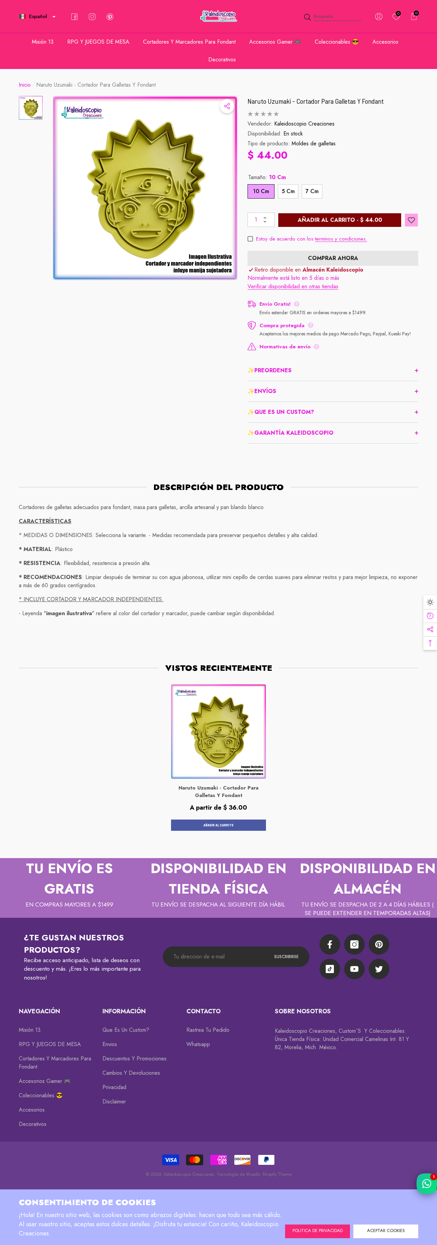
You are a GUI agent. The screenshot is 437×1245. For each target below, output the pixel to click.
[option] (145, 188)
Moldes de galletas (314, 143)
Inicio (25, 85)
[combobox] (337, 16)
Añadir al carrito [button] (218, 825)
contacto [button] (203, 1011)
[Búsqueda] (332, 16)
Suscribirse (286, 956)
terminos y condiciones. (341, 239)
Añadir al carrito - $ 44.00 (340, 220)
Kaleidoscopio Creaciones (304, 124)
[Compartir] (227, 106)
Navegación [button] (39, 1011)
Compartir (227, 106)
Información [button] (124, 1011)
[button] (54, 17)
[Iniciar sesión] (379, 16)
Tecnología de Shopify (238, 1174)
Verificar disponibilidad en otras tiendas (293, 286)
